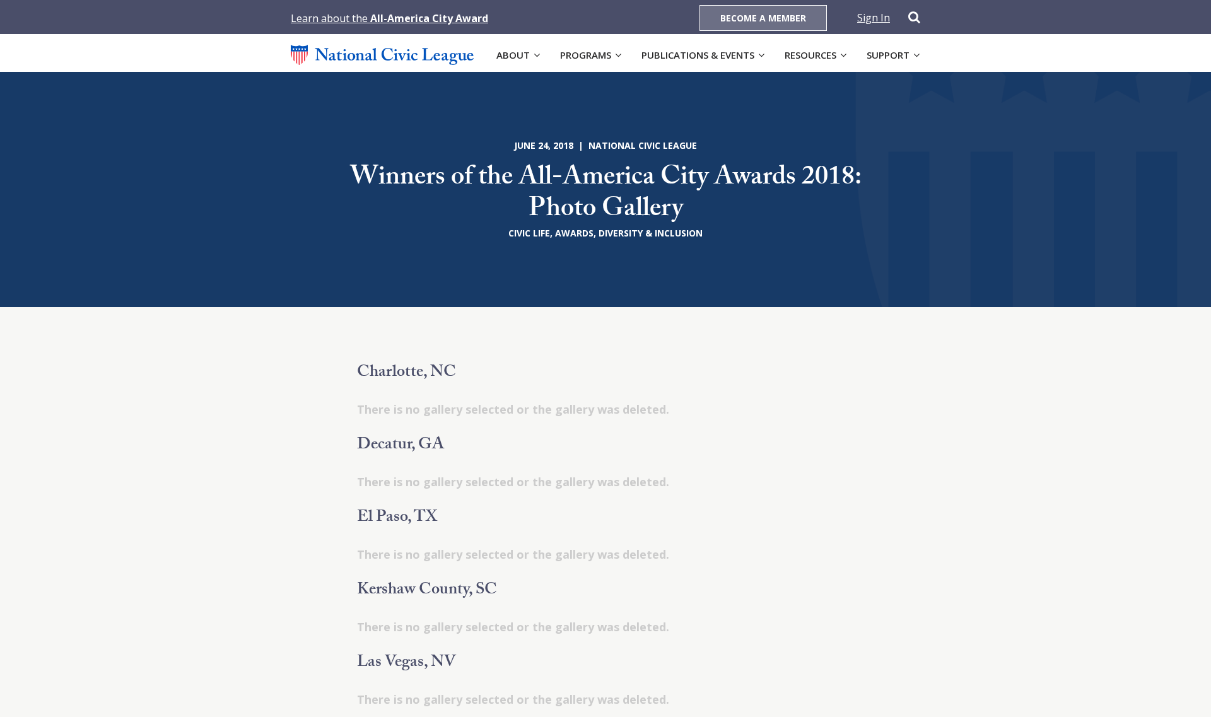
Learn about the (389, 18)
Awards (574, 233)
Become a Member (763, 18)
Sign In (873, 18)
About (513, 55)
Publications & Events (697, 55)
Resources (810, 55)
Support (888, 55)
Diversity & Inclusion (651, 233)
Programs (585, 55)
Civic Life (529, 233)
